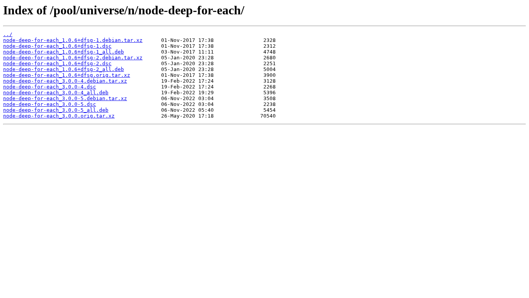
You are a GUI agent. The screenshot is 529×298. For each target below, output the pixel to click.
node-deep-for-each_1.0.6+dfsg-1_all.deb (63, 52)
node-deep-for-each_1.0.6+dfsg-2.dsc (57, 63)
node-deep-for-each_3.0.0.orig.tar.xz (59, 116)
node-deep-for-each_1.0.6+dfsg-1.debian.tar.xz (73, 40)
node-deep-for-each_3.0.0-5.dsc (49, 104)
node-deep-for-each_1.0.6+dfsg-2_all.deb (63, 69)
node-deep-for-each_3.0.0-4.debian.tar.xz (65, 81)
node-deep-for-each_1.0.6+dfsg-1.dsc (57, 46)
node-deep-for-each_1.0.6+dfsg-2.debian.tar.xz (73, 58)
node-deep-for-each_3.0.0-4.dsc (49, 87)
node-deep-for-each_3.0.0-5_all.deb (55, 110)
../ (7, 34)
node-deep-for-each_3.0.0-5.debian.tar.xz (65, 98)
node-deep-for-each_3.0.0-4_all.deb (55, 92)
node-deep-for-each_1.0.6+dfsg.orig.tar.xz (66, 75)
